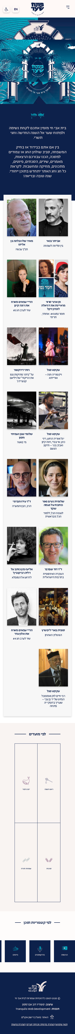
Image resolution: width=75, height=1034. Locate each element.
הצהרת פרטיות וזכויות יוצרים (41, 1024)
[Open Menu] (67, 7)
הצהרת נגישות (18, 1024)
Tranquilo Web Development (33, 1008)
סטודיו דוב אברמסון (33, 1004)
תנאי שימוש (61, 1024)
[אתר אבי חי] (37, 986)
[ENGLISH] (15, 9)
